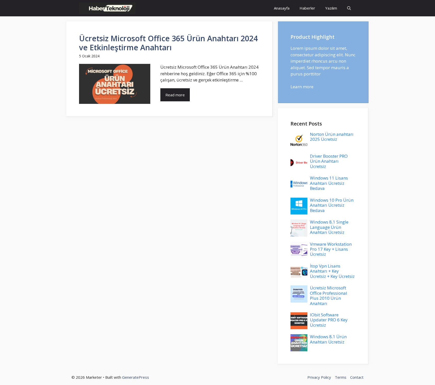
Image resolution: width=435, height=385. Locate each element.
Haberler (307, 8)
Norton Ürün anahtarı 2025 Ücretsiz (331, 136)
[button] (349, 8)
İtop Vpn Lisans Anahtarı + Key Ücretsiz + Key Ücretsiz (332, 271)
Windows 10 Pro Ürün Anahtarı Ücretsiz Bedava (331, 205)
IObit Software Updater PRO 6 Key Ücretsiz (329, 320)
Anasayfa (281, 8)
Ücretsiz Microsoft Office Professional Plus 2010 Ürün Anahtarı (328, 295)
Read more (175, 94)
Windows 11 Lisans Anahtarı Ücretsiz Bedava (329, 183)
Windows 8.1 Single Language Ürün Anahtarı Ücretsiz (329, 227)
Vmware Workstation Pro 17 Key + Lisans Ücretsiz (331, 249)
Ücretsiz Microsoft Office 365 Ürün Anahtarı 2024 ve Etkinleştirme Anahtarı (168, 43)
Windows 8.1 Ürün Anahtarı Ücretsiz (328, 339)
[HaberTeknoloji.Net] (107, 8)
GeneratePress (135, 377)
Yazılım (331, 8)
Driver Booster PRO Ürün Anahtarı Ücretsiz (329, 161)
